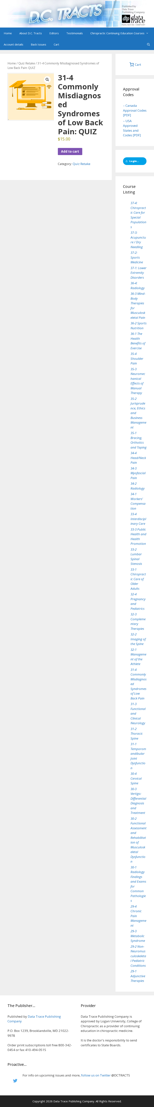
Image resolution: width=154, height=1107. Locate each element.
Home (8, 33)
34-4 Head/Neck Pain (138, 458)
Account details (13, 44)
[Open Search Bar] (148, 44)
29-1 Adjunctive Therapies (138, 976)
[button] (148, 33)
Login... (134, 161)
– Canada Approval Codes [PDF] (134, 110)
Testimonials (74, 33)
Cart (56, 44)
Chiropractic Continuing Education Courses (117, 33)
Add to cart (70, 151)
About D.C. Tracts (30, 33)
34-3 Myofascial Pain (138, 473)
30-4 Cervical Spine (136, 778)
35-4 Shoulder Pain (137, 358)
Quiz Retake (26, 63)
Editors (54, 33)
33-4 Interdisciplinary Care (138, 519)
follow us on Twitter (96, 1075)
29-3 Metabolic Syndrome (138, 936)
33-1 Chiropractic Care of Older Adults (138, 579)
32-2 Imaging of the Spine (138, 639)
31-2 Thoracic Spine (137, 733)
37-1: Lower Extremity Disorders (138, 273)
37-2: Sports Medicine (137, 257)
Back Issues (38, 44)
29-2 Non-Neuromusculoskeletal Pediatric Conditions (138, 956)
